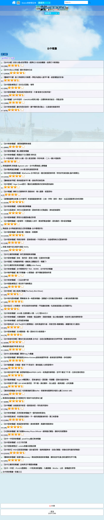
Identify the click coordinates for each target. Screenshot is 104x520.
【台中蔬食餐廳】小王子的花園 (15, 442)
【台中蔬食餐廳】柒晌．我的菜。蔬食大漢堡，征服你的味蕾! (26, 258)
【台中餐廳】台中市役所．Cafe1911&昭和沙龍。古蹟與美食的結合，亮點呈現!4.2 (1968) (32, 101)
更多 (52, 511)
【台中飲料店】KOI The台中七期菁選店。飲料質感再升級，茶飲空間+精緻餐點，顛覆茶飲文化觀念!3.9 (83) (40, 326)
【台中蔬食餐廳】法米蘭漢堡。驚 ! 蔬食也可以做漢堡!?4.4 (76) (23, 333)
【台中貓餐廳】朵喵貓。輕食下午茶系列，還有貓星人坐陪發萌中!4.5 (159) (27, 367)
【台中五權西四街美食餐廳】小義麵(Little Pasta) (22, 265)
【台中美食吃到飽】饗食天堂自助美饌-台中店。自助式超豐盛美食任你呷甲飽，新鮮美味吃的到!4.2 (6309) (39, 341)
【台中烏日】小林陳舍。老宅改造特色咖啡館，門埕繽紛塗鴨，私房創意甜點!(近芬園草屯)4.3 (36, 308)
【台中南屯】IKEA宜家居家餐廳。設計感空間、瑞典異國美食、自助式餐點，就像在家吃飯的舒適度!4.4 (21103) (40, 451)
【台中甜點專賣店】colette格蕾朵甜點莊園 (19, 446)
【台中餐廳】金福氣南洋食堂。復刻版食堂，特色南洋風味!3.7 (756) (24, 407)
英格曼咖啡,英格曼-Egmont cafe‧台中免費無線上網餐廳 (25, 166)
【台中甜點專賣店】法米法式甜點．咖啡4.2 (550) (17, 86)
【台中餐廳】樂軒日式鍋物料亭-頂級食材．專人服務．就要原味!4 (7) (26, 193)
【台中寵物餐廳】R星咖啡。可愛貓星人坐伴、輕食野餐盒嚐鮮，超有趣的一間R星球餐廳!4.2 (36, 223)
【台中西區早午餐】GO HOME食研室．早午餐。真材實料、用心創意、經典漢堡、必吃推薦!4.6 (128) (37, 385)
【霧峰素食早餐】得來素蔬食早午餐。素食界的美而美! (24, 181)
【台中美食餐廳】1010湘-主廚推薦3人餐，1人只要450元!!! (25, 313)
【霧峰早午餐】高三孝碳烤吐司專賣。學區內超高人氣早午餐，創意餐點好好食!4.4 (32, 79)
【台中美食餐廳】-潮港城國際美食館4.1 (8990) (16, 145)
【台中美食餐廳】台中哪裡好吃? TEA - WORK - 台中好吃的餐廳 (28, 269)
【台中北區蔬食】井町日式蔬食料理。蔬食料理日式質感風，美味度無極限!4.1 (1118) (30, 212)
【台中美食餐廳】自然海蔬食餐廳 (16, 321)
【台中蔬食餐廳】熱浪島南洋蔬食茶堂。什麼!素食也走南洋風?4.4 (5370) (26, 94)
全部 (12, 58)
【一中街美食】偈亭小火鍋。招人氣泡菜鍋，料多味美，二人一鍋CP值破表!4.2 (31, 160)
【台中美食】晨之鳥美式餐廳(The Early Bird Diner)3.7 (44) (22, 293)
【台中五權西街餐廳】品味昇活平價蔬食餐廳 (20, 465)
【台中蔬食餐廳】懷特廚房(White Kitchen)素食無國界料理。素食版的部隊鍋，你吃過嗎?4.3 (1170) (36, 359)
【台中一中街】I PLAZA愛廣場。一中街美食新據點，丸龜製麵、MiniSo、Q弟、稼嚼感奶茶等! (39, 468)
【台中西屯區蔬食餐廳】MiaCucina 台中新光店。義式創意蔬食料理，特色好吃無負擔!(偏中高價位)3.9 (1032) (40, 175)
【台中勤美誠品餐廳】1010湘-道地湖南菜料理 (20, 169)
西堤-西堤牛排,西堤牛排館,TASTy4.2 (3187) (15, 249)
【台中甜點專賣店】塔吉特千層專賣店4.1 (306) (16, 285)
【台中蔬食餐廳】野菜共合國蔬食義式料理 (19, 217)
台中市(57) (5, 58)
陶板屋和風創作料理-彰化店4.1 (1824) (12, 348)
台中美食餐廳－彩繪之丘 (12, 472)
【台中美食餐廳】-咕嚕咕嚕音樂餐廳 (17, 206)
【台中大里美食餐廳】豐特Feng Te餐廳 (18, 354)
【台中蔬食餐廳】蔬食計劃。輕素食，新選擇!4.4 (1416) (19, 234)
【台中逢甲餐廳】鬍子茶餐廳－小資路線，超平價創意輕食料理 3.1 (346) (26, 274)
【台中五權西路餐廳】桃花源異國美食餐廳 (19, 254)
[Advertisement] (52, 30)
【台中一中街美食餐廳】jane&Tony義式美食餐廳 (22, 439)
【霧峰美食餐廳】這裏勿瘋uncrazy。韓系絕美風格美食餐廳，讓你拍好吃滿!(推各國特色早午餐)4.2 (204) (39, 459)
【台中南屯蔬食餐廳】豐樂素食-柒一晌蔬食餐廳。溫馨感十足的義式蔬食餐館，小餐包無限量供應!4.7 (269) (39, 300)
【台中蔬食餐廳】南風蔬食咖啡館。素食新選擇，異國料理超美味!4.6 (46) (27, 426)
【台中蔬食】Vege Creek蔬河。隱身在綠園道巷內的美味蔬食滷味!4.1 (27, 186)
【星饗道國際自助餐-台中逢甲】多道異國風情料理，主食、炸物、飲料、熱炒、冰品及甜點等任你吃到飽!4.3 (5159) (42, 201)
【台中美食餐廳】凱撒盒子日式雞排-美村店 (19, 155)
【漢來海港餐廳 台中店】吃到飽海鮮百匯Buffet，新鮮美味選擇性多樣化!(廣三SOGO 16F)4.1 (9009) (36, 392)
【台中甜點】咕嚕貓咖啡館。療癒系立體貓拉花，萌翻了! (25, 262)
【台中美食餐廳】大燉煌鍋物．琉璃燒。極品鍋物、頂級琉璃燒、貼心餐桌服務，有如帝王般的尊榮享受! (43, 317)
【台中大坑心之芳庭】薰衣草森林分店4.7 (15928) (16, 72)
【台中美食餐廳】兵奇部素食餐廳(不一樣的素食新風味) (24, 413)
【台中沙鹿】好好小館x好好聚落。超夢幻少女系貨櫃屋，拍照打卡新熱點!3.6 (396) (30, 64)
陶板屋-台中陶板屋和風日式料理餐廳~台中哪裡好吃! (23, 228)
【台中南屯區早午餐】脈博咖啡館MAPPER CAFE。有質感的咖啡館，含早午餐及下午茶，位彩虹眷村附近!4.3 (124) (43, 374)
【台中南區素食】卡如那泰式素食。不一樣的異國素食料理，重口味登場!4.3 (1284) (30, 418)
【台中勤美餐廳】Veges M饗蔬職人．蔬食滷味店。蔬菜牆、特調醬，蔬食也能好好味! (36, 380)
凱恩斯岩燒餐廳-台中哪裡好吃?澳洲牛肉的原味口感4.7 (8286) (21, 400)
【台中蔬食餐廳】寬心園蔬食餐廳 (16, 151)
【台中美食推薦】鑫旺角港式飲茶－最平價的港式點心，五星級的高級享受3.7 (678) (30, 109)
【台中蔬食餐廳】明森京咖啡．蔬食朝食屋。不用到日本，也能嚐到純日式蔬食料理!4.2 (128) (34, 241)
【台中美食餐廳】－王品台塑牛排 (16, 280)
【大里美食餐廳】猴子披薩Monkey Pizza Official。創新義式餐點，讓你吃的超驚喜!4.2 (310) (34, 433)
